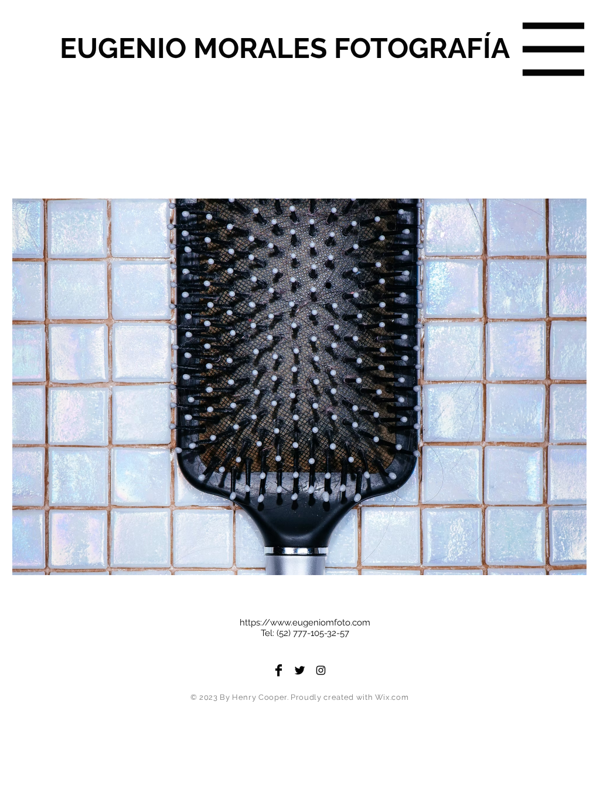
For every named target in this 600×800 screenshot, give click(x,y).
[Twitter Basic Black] (300, 670)
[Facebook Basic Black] (278, 670)
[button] (553, 49)
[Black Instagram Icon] (321, 670)
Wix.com (392, 697)
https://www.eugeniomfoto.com (305, 622)
